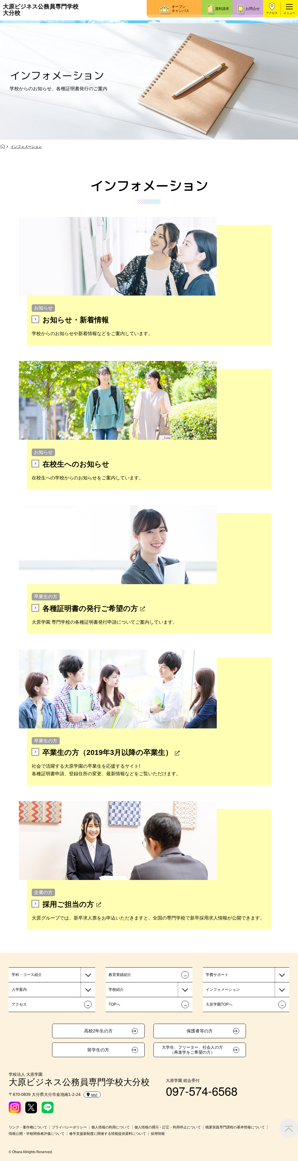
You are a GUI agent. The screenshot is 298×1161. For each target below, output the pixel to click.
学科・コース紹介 (27, 974)
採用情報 (158, 1134)
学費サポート (217, 974)
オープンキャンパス (180, 9)
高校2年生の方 (98, 1031)
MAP (94, 1094)
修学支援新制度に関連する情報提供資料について (107, 1134)
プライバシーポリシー (69, 1127)
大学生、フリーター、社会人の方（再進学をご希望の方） (192, 1050)
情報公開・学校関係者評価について (37, 1134)
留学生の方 (98, 1050)
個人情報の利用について (110, 1127)
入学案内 (19, 989)
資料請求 (222, 9)
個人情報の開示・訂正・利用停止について (167, 1127)
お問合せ (253, 9)
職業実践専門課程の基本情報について (235, 1127)
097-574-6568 (201, 1090)
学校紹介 (116, 989)
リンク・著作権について (28, 1127)
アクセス (272, 13)
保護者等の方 (200, 1031)
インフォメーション (223, 989)
